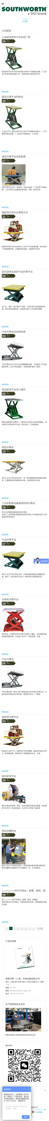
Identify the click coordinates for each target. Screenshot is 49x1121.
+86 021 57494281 (35, 1109)
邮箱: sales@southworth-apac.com (18, 991)
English (25, 19)
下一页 (39, 928)
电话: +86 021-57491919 (14, 993)
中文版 (25, 21)
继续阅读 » (6, 91)
